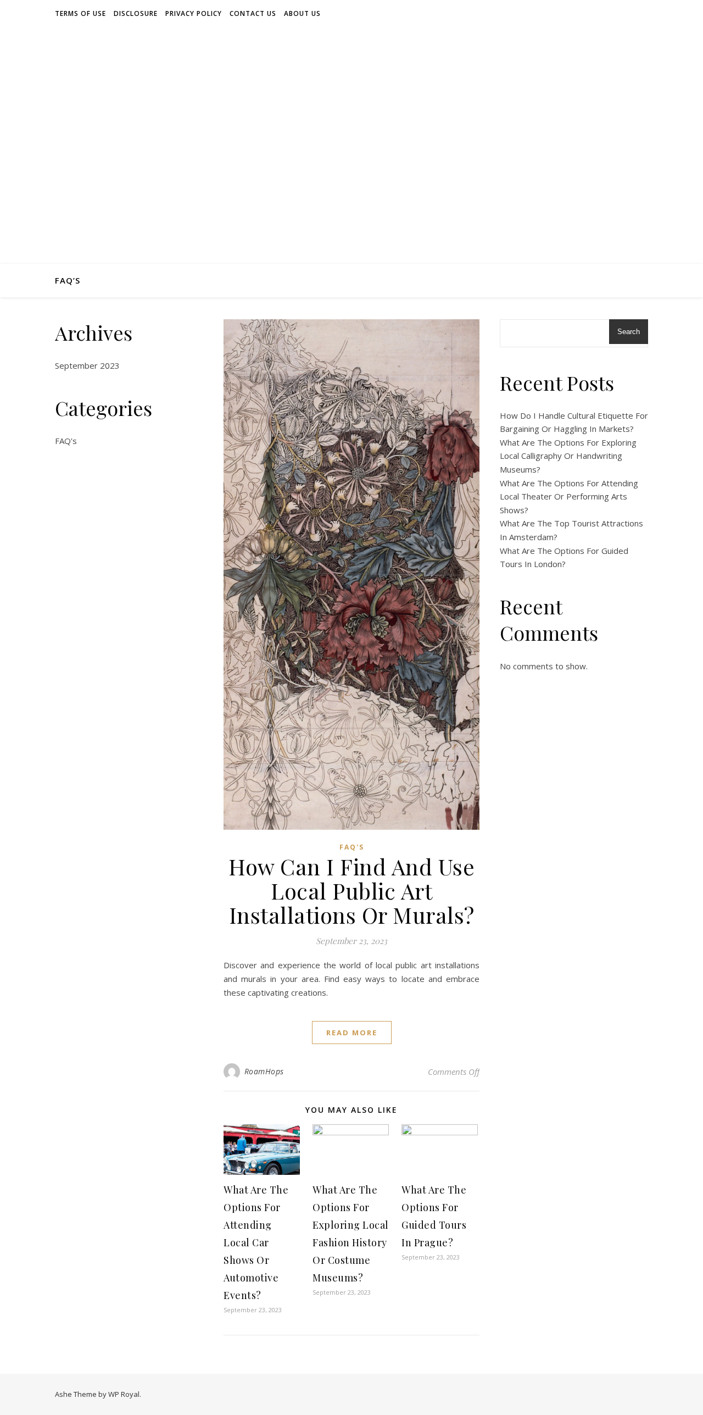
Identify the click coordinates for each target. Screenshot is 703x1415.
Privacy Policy (193, 13)
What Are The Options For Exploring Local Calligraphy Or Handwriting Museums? (568, 456)
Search (628, 332)
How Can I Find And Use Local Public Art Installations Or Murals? (351, 890)
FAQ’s (67, 280)
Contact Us (253, 13)
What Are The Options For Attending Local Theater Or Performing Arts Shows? (569, 496)
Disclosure (136, 13)
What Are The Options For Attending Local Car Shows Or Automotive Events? (256, 1242)
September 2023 (87, 365)
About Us (302, 13)
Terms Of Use (80, 13)
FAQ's (66, 440)
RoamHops (264, 1071)
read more (351, 1032)
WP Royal (124, 1394)
